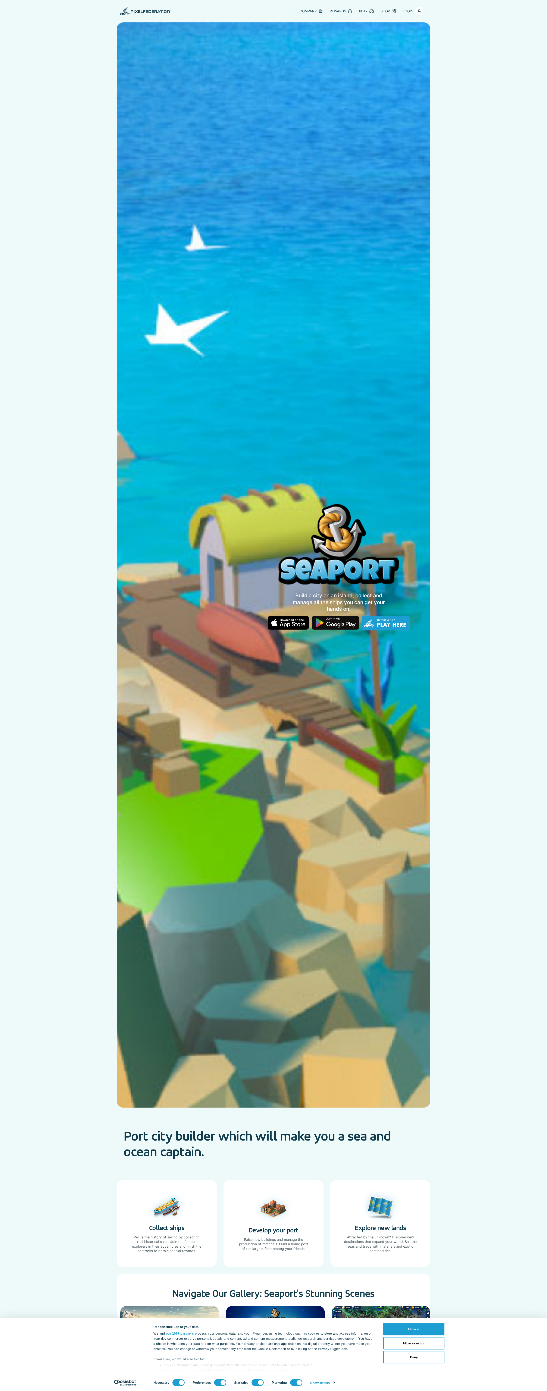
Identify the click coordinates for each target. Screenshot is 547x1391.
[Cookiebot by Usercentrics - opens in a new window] (125, 1382)
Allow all (413, 1329)
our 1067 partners (180, 1333)
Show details (320, 1382)
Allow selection (414, 1343)
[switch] (220, 1382)
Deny (414, 1357)
